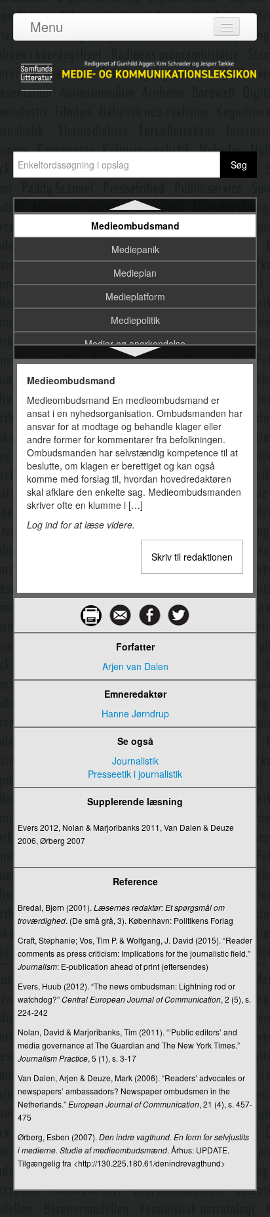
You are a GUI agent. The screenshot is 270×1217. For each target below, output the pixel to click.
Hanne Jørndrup (135, 713)
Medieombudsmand (135, 225)
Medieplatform (135, 296)
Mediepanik (135, 249)
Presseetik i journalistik (135, 773)
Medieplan (135, 272)
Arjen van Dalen (135, 666)
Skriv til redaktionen (192, 556)
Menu (46, 26)
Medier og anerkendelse (135, 343)
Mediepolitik (135, 320)
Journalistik (135, 760)
